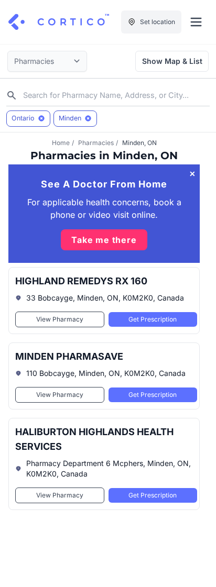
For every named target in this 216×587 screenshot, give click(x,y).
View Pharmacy (59, 319)
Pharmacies (96, 143)
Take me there (103, 240)
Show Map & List (172, 61)
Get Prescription (152, 319)
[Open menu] (196, 22)
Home (61, 143)
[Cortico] (58, 22)
